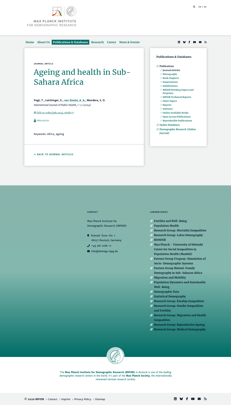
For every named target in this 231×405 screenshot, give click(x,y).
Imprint (65, 399)
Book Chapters (171, 78)
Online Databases (170, 124)
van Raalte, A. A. (74, 100)
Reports (167, 105)
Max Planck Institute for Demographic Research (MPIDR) (100, 372)
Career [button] (111, 42)
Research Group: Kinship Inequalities (179, 301)
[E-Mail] (199, 42)
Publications (167, 66)
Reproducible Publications (177, 120)
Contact (52, 399)
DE (205, 7)
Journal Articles (171, 70)
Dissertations (170, 82)
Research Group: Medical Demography (180, 329)
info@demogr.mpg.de (104, 251)
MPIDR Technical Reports (177, 97)
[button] (194, 6)
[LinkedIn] (178, 42)
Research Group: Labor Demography (178, 235)
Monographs (170, 74)
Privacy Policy (82, 399)
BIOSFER (160, 240)
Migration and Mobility (170, 277)
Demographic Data (166, 291)
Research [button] (97, 42)
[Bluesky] (184, 42)
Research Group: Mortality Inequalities (180, 230)
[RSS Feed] (205, 42)
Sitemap (100, 399)
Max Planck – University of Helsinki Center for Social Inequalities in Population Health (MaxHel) (178, 249)
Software (168, 108)
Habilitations (170, 86)
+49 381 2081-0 (101, 245)
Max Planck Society (138, 375)
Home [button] (30, 42)
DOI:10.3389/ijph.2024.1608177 (55, 112)
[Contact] (198, 399)
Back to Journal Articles (55, 154)
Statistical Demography (170, 296)
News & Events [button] (129, 42)
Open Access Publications (177, 116)
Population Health (166, 225)
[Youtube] (194, 42)
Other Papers (170, 101)
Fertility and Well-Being (170, 221)
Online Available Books (175, 112)
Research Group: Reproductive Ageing (179, 324)
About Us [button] (43, 42)
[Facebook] (189, 42)
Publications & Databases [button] (70, 42)
